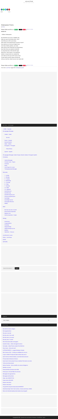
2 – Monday (7, 177)
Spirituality (5, 241)
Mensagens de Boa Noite (8, 376)
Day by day (5, 172)
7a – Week (7, 187)
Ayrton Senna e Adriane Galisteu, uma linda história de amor (15, 356)
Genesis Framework (32, 417)
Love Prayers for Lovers (10, 167)
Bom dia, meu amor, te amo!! (11, 209)
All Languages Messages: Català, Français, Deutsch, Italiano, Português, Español (20, 155)
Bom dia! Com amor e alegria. (9, 328)
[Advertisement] (29, 14)
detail (4, 206)
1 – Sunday (7, 175)
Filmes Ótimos (9, 148)
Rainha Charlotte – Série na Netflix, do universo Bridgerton (15, 365)
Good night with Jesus (9, 201)
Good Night (7, 198)
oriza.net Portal (29, 1)
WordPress (39, 417)
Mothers (6, 230)
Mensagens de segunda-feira (9, 373)
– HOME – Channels (7, 129)
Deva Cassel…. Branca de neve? (9, 348)
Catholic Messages (8, 160)
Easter (6, 165)
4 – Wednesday (8, 180)
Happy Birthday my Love (10, 228)
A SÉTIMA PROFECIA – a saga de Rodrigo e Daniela (13, 350)
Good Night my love (9, 199)
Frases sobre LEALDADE (8, 380)
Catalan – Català (8, 134)
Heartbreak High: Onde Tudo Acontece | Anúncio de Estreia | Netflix (17, 388)
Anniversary (7, 221)
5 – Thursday (7, 182)
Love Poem (8, 67)
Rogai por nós (8, 213)
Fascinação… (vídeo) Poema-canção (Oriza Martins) (13, 346)
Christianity (5, 157)
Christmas (7, 163)
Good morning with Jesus (10, 196)
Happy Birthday (8, 226)
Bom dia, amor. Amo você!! (8, 335)
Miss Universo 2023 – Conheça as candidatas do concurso (15, 352)
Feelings (4, 218)
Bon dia (7, 137)
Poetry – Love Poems (7, 237)
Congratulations (8, 223)
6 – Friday (7, 184)
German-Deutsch (8, 142)
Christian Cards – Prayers (10, 162)
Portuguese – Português (10, 145)
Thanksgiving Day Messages (11, 169)
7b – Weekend (8, 189)
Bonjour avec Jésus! (7, 382)
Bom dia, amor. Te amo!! (8, 339)
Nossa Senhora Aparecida (10, 211)
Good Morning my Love (9, 194)
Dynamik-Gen (24, 417)
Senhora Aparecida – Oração (11, 215)
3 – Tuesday (7, 178)
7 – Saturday (7, 185)
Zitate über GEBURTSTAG (8, 378)
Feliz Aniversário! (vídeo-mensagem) (10, 341)
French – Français (8, 140)
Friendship (7, 225)
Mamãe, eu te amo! (7, 367)
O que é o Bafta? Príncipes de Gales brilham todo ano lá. (14, 354)
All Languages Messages (8, 131)
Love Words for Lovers (8, 235)
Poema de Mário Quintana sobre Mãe (11, 369)
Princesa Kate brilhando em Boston (10, 358)
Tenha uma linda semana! (8, 363)
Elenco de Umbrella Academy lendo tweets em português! (15, 391)
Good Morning (8, 192)
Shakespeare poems (20, 67)
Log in (44, 417)
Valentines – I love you (9, 232)
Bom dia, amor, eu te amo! (8, 337)
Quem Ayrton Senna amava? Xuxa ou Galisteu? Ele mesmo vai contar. (17, 361)
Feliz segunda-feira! (7, 331)
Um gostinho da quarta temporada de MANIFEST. (13, 386)
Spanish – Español (8, 151)
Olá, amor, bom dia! (7, 333)
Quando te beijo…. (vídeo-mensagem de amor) (12, 343)
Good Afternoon (8, 191)
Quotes (4, 239)
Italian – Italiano (8, 143)
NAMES (6, 203)
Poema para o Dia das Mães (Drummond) (11, 371)
